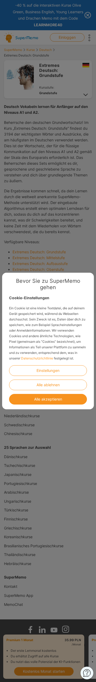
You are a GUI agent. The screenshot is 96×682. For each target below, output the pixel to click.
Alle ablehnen (48, 385)
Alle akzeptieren (48, 399)
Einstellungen (48, 370)
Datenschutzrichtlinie (37, 358)
